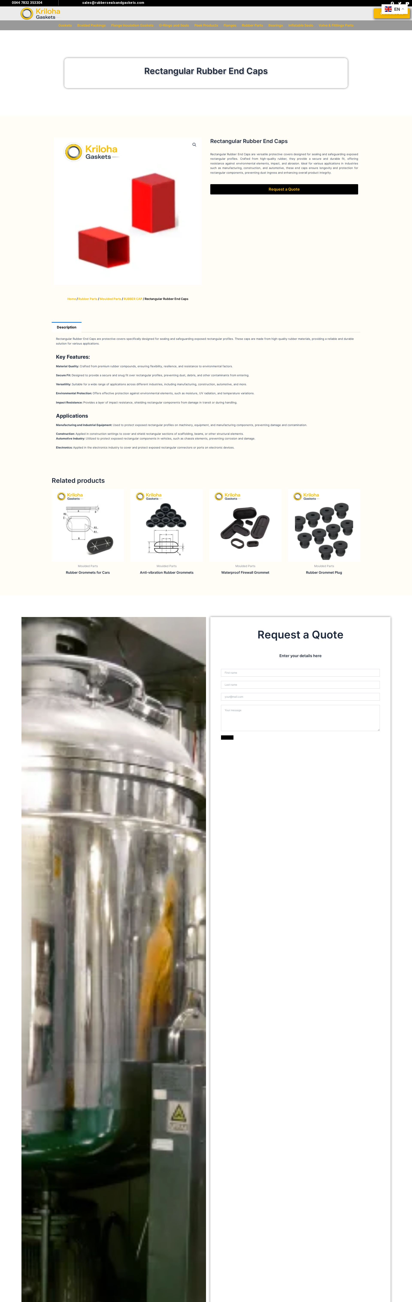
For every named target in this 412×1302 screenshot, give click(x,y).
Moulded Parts (110, 299)
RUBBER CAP (133, 299)
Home (71, 299)
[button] (194, 145)
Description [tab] (66, 327)
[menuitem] (65, 25)
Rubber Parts (87, 299)
